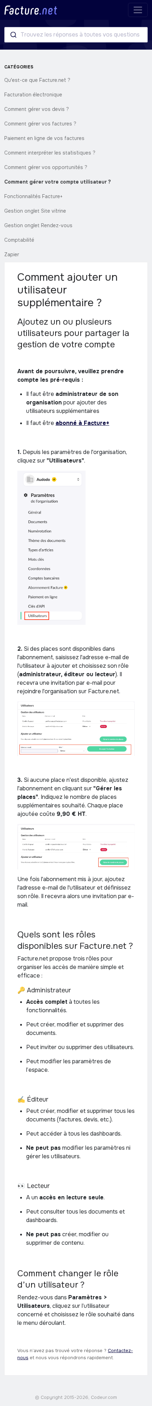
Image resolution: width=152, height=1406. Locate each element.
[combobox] (76, 35)
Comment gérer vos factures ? (40, 124)
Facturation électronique (33, 94)
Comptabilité (19, 240)
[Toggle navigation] (138, 10)
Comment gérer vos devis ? (36, 109)
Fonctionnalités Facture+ (33, 196)
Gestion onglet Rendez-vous (38, 225)
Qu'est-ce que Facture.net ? (37, 80)
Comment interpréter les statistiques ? (49, 153)
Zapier (11, 254)
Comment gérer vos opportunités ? (45, 167)
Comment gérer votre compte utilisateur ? (57, 182)
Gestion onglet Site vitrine (35, 211)
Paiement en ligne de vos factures (44, 138)
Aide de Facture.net (30, 10)
